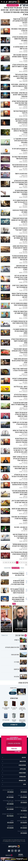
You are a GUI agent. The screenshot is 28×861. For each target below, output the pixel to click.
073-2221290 (24, 822)
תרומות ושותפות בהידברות (8, 789)
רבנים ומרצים (22, 776)
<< (26, 562)
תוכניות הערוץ (22, 765)
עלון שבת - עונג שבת (22, 795)
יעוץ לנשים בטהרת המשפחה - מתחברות (21, 807)
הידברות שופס (10, 825)
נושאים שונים (22, 772)
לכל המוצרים (14, 724)
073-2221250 (10, 827)
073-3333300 (10, 809)
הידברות (24, 757)
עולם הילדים (23, 769)
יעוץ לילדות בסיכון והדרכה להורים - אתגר (8, 800)
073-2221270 (10, 822)
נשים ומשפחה (22, 780)
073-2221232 (24, 802)
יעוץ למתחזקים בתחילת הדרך (21, 800)
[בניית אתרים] (20, 854)
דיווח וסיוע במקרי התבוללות (7, 813)
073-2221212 (10, 792)
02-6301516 (24, 810)
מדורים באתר (23, 761)
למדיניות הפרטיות (11, 751)
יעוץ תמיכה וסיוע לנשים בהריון (22, 814)
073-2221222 (24, 792)
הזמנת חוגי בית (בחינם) (22, 820)
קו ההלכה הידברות (9, 807)
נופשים (12, 820)
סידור (24, 784)
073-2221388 (24, 797)
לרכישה (12, 693)
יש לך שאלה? (4, 635)
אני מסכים (13, 751)
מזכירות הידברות (23, 789)
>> (26, 564)
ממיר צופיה (24, 825)
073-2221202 (24, 833)
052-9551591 (23, 817)
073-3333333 (23, 827)
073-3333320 (10, 803)
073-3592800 (10, 797)
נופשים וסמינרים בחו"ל (22, 830)
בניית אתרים (20, 855)
